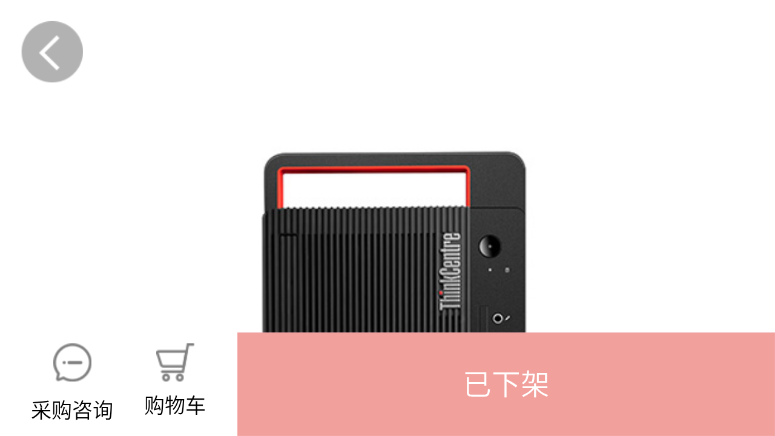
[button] (506, 384)
